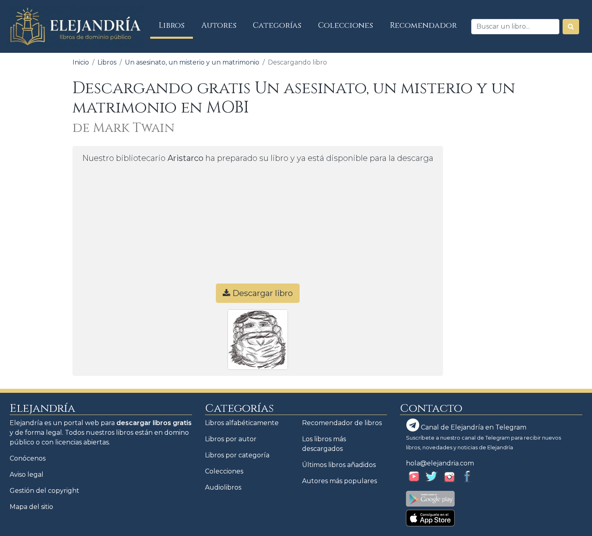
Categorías (277, 25)
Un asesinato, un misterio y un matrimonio (192, 62)
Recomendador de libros (342, 423)
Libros (176, 25)
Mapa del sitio (31, 507)
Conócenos (28, 458)
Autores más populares (339, 481)
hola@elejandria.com (440, 463)
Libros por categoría (237, 455)
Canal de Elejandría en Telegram (472, 427)
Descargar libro (261, 293)
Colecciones (345, 25)
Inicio (80, 62)
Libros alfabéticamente (242, 423)
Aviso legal (26, 474)
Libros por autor (231, 439)
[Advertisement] (258, 227)
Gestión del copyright (44, 490)
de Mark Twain (123, 128)
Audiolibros (223, 487)
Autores (218, 25)
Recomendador (423, 25)
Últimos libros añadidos (339, 465)
